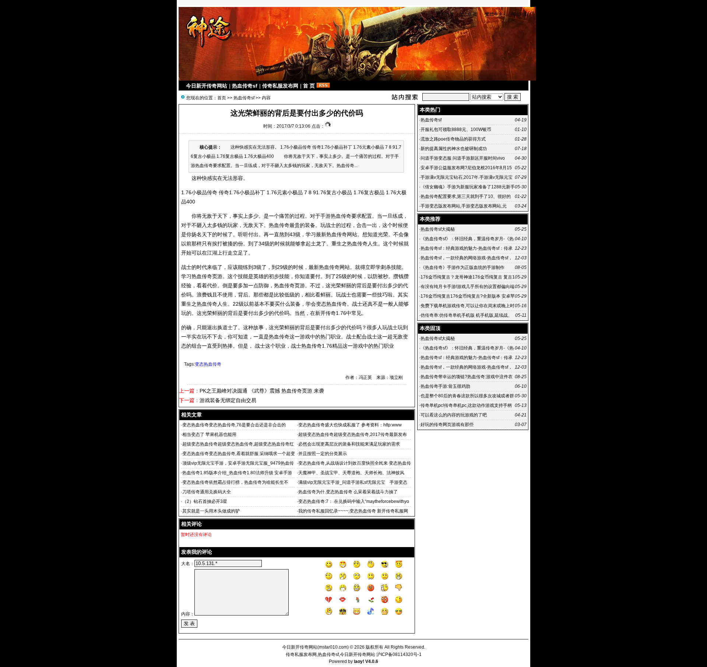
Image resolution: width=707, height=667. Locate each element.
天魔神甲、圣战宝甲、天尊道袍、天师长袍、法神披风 (351, 472)
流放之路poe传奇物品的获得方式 (453, 139)
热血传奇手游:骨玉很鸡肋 (445, 386)
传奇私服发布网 (280, 86)
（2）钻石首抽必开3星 (204, 501)
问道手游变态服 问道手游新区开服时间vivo (463, 158)
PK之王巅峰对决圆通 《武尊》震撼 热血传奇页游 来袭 (262, 391)
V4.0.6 (371, 661)
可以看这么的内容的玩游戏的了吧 (454, 415)
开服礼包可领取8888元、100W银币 (456, 129)
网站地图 (519, 14)
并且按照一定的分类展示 (322, 453)
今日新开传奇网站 (206, 86)
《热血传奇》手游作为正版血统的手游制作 (462, 267)
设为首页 (445, 14)
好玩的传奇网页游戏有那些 (447, 424)
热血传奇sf (244, 86)
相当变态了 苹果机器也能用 (209, 434)
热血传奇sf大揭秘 (438, 229)
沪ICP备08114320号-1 (399, 654)
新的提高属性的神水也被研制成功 (454, 148)
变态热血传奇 (208, 364)
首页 (221, 97)
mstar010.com (333, 647)
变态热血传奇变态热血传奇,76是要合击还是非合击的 (234, 424)
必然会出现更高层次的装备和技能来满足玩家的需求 (349, 444)
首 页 (309, 86)
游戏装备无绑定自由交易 (228, 400)
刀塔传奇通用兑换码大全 (206, 491)
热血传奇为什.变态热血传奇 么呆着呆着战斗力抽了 (348, 491)
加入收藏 (468, 14)
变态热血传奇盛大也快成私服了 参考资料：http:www (350, 424)
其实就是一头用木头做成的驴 (211, 511)
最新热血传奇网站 (336, 234)
